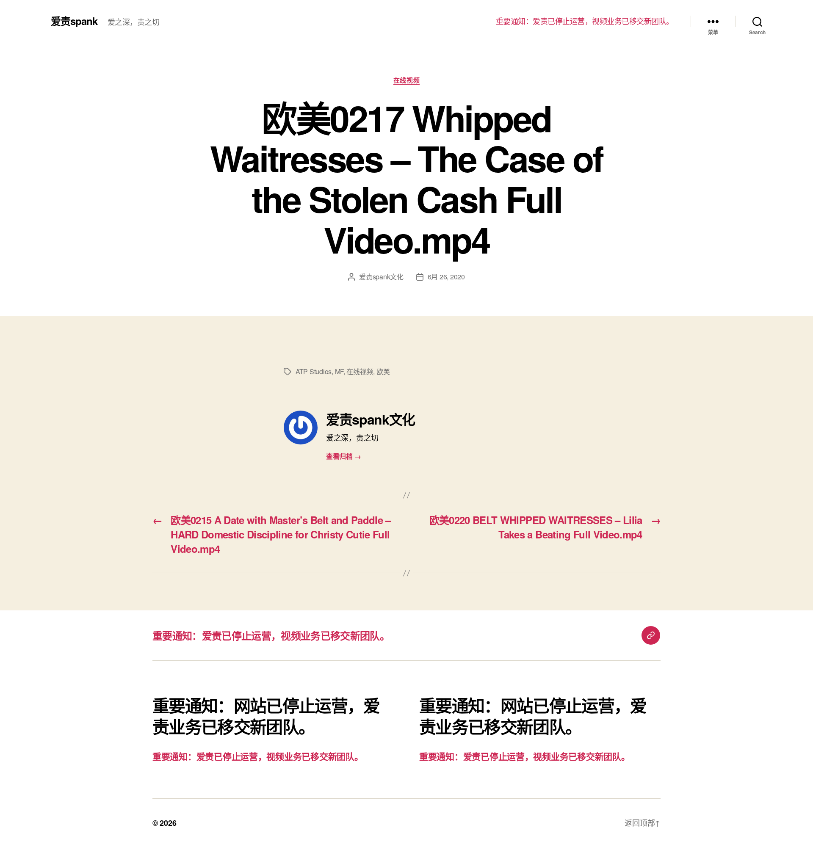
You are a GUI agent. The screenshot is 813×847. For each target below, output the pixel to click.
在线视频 (406, 80)
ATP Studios (314, 371)
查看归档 (343, 456)
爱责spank (74, 21)
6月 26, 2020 (446, 276)
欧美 (383, 371)
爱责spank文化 (381, 276)
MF (339, 371)
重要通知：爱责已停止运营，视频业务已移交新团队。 (585, 21)
